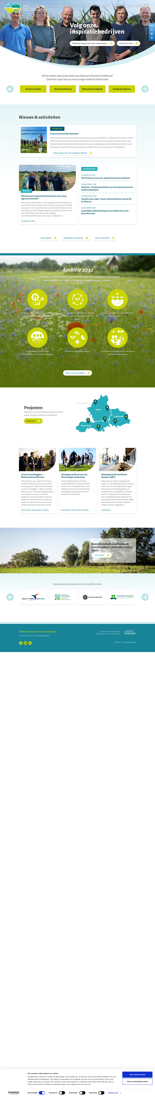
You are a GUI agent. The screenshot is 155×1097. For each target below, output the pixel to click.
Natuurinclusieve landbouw (61, 6)
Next (145, 89)
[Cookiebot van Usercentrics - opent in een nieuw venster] (13, 1092)
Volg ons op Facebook (21, 643)
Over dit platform (82, 6)
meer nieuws (46, 238)
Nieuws (107, 6)
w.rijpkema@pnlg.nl (42, 636)
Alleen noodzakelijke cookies (137, 1081)
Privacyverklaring (129, 642)
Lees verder (99, 555)
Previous (10, 89)
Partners (129, 6)
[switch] (62, 1092)
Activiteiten (118, 6)
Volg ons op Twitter (25, 643)
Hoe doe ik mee (126, 43)
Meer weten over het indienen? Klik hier (70, 153)
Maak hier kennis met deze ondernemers (90, 43)
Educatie (122, 89)
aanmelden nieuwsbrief (73, 238)
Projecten (97, 6)
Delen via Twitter (151, 33)
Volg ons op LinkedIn (30, 643)
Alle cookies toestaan (137, 1074)
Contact (139, 6)
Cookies (117, 642)
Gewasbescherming (92, 89)
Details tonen (113, 1093)
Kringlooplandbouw (63, 89)
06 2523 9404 (27, 636)
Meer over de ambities (75, 373)
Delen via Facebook (151, 29)
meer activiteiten (102, 238)
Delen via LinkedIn (151, 37)
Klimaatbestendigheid (33, 89)
